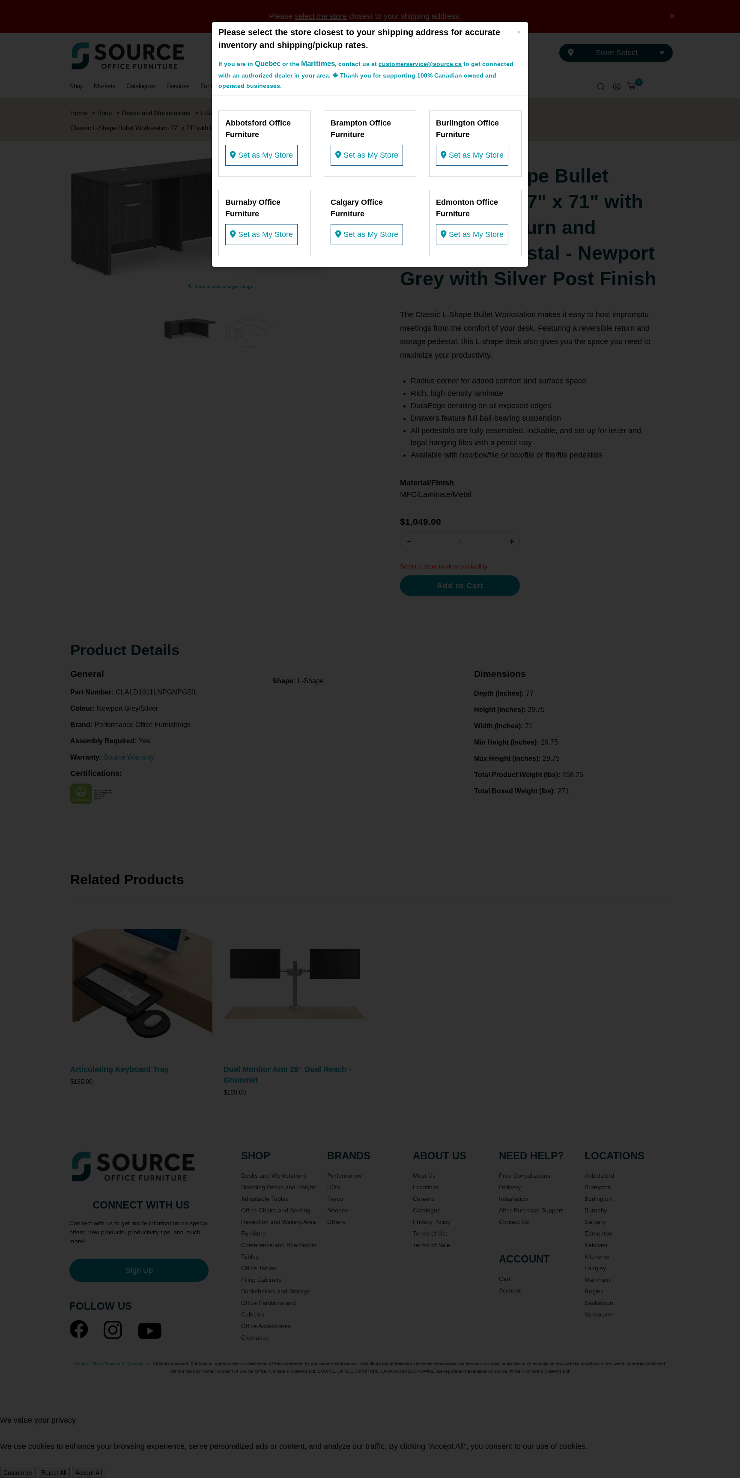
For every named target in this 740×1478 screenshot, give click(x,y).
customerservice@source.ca (420, 63)
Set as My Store (264, 155)
